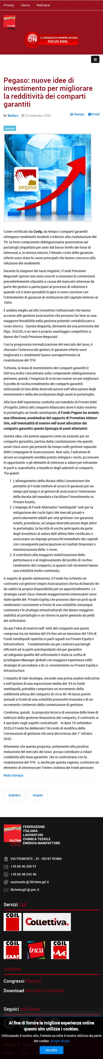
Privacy (9, 5)
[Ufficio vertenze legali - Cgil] (60, 950)
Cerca (25, 5)
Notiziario (43, 5)
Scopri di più (60, 1041)
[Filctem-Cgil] (9, 22)
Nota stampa (13, 775)
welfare (9, 128)
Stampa (79, 114)
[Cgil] (13, 921)
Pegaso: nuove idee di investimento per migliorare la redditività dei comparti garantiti (48, 92)
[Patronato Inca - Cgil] (36, 950)
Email (95, 114)
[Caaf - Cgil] (13, 950)
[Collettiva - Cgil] (47, 921)
